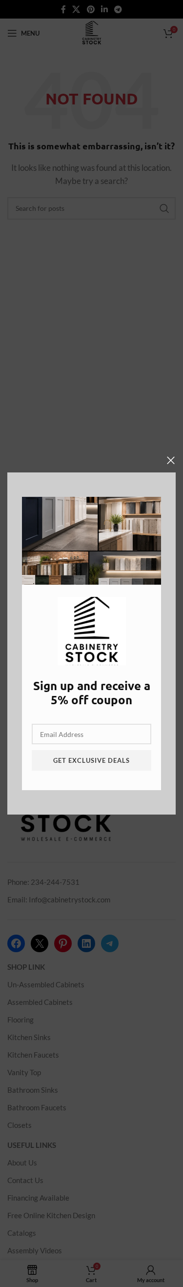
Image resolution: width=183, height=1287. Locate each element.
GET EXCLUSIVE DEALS (91, 760)
